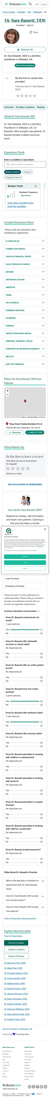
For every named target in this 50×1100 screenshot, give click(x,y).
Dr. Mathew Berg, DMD (14, 983)
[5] (34, 95)
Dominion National (15, 310)
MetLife (10, 356)
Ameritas (10, 287)
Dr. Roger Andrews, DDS (15, 1003)
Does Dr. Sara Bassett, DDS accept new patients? (22, 909)
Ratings (41, 107)
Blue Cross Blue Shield (18, 264)
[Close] (45, 529)
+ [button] (7, 390)
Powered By (7, 1034)
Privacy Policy (40, 546)
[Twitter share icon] (41, 1087)
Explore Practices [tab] (16, 956)
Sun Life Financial (15, 364)
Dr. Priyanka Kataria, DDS (16, 973)
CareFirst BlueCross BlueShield (23, 348)
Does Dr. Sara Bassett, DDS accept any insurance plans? (22, 897)
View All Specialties (13, 936)
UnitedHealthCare (15, 279)
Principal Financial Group (19, 341)
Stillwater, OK (26, 49)
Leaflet (23, 417)
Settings (25, 568)
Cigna (9, 295)
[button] (38, 611)
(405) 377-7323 (36, 432)
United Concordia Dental (19, 333)
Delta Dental (12, 302)
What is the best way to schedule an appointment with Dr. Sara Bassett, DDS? (22, 884)
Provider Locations (25, 107)
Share (35, 32)
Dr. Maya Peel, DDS (13, 968)
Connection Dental (16, 248)
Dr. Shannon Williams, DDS (16, 1009)
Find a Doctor (9, 12)
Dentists (21, 12)
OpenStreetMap (32, 417)
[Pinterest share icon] (45, 1087)
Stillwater (37, 12)
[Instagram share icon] (34, 1087)
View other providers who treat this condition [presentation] (20, 204)
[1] (17, 95)
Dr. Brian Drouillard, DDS (15, 998)
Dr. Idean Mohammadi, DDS (17, 1014)
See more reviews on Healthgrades (25, 484)
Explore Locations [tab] (16, 949)
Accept (25, 562)
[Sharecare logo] (25, 1085)
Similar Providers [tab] (16, 942)
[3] (26, 95)
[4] (30, 95)
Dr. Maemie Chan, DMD (15, 962)
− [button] (7, 394)
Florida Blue (12, 241)
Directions (16, 432)
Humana (10, 325)
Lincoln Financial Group (18, 256)
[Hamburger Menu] (7, 4)
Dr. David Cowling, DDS (15, 988)
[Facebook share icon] (30, 1087)
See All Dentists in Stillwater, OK (17, 1028)
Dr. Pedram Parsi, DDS (14, 1019)
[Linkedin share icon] (37, 1087)
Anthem (9, 272)
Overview (8, 107)
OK (29, 12)
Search (30, 4)
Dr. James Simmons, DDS (16, 993)
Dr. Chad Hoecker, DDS (15, 978)
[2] (21, 95)
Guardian (10, 318)
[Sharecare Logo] (18, 4)
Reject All (25, 556)
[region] (25, 550)
